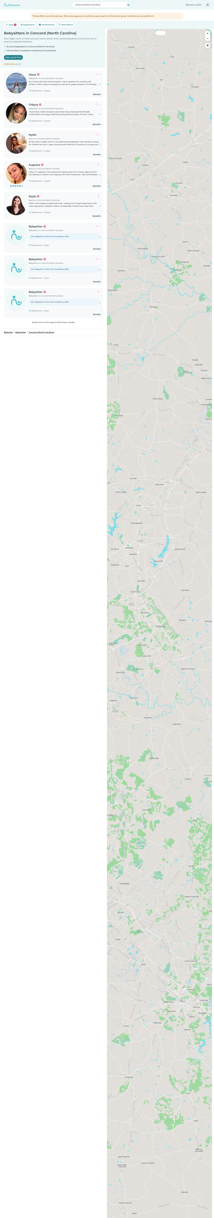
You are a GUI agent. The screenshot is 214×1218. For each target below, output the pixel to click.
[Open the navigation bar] (207, 4)
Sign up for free (13, 57)
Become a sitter (194, 5)
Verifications (47, 25)
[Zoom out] (207, 38)
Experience (29, 25)
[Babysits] (12, 5)
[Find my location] (207, 45)
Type (11, 25)
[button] (126, 920)
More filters (67, 25)
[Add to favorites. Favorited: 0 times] (98, 165)
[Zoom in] (207, 33)
